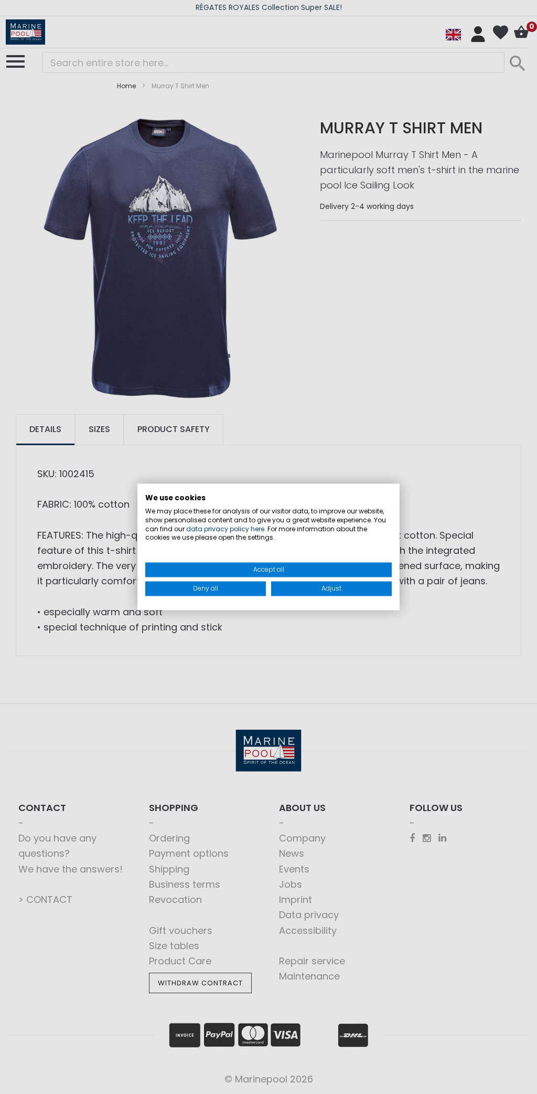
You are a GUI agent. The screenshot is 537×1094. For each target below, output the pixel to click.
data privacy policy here (225, 528)
